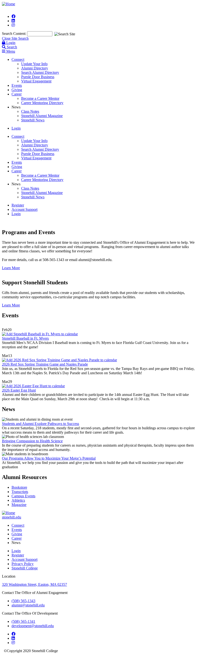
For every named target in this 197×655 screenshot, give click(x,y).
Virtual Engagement (36, 81)
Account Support (24, 209)
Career (17, 94)
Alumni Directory (34, 68)
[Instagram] (13, 25)
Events (17, 85)
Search (11, 47)
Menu (10, 51)
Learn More (11, 268)
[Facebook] (13, 16)
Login (10, 43)
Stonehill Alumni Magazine (42, 116)
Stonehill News (32, 120)
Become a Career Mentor (40, 98)
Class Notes (30, 111)
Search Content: (14, 33)
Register (18, 205)
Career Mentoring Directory (42, 103)
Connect (18, 59)
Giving (17, 90)
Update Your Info (34, 64)
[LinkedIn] (13, 21)
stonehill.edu (11, 517)
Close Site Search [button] (15, 38)
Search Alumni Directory (40, 72)
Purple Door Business (37, 77)
